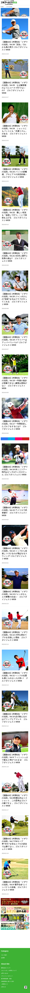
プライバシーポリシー (7, 976)
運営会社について (5, 967)
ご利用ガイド (4, 984)
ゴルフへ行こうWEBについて (9, 970)
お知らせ (3, 986)
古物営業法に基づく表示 (7, 981)
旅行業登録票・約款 (6, 978)
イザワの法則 (11, 12)
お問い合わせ (4, 973)
